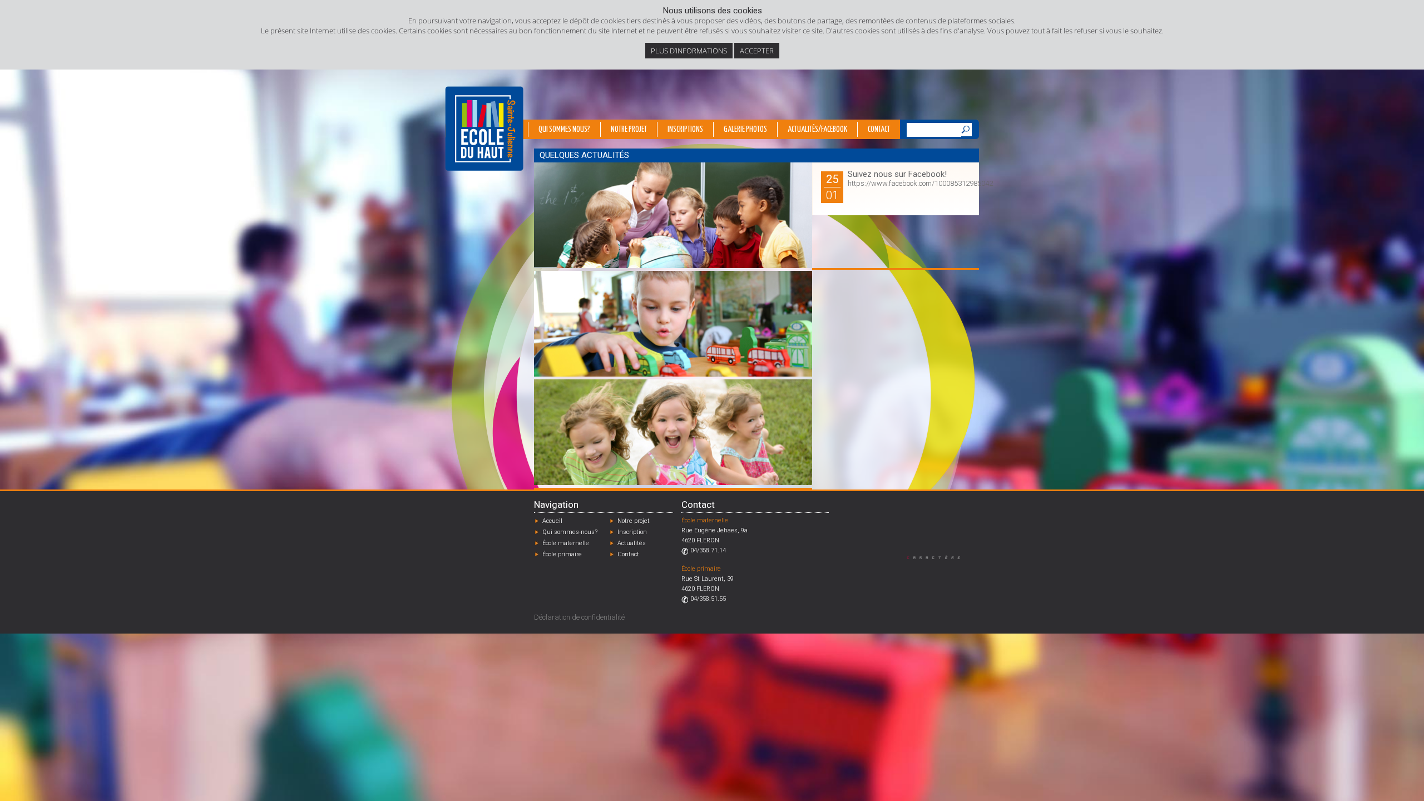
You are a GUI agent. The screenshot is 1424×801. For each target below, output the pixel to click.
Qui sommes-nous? (569, 532)
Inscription (632, 532)
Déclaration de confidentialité (579, 617)
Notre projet (629, 130)
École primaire (562, 554)
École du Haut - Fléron (484, 128)
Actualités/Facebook (817, 130)
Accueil (552, 521)
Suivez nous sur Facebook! (897, 174)
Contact (879, 130)
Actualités (631, 543)
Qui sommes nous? (564, 130)
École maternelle (565, 543)
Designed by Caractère (939, 557)
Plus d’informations (689, 51)
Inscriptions (685, 130)
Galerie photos (745, 130)
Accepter (757, 51)
